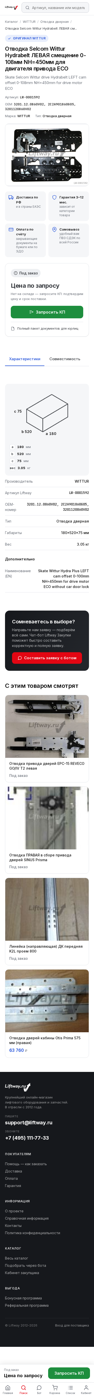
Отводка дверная (54, 22)
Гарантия (13, 1186)
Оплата (11, 1178)
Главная (8, 1392)
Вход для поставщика (72, 1325)
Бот (39, 1392)
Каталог (11, 22)
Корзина (54, 1392)
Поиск (24, 1392)
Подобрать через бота (25, 1265)
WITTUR (29, 22)
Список (70, 1392)
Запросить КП (50, 312)
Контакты (13, 1225)
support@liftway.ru (28, 1123)
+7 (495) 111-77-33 (27, 1138)
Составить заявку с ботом (50, 657)
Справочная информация (27, 1218)
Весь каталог (16, 1258)
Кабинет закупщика (22, 1273)
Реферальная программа (27, 1305)
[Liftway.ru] (11, 7)
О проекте (14, 1211)
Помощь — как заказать (26, 1164)
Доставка (13, 1171)
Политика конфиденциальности (32, 1233)
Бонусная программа (23, 1298)
